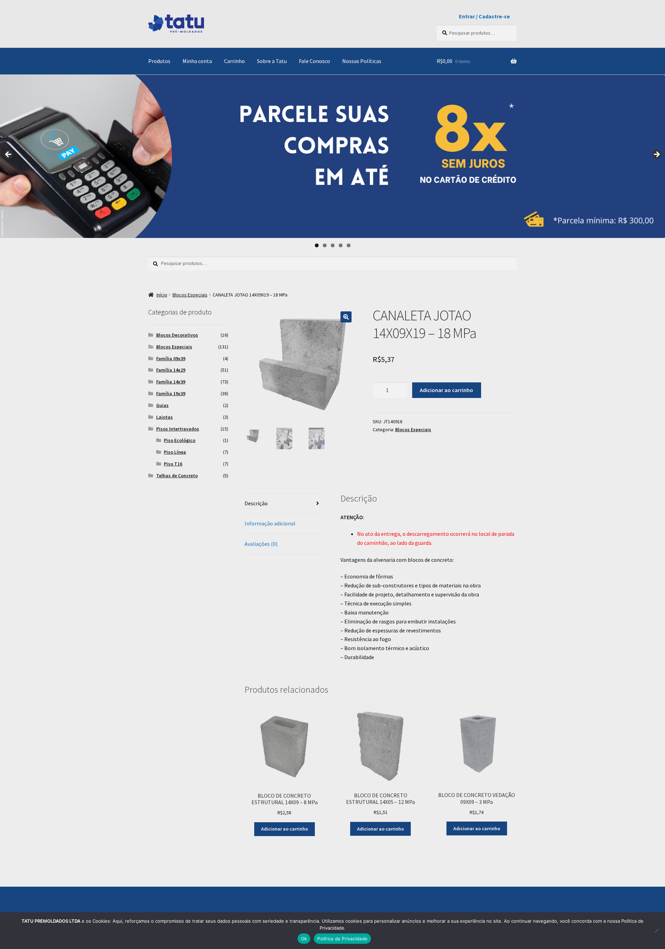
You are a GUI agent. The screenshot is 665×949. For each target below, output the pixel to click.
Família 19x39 (170, 393)
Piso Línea (175, 452)
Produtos (159, 60)
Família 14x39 (170, 382)
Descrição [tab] (256, 503)
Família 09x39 (170, 358)
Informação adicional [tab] (270, 523)
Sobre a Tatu (272, 60)
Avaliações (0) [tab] (261, 543)
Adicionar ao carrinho (446, 390)
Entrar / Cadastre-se (484, 16)
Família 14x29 (170, 370)
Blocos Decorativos (177, 335)
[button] (346, 316)
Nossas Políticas (361, 60)
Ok (304, 938)
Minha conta (197, 60)
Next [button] (656, 155)
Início (162, 295)
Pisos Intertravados (177, 429)
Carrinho (234, 60)
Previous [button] (8, 155)
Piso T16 (173, 464)
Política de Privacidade (342, 938)
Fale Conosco (314, 60)
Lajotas (164, 417)
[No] (656, 930)
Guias (162, 405)
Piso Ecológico (179, 440)
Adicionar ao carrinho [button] (284, 829)
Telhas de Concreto (177, 475)
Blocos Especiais (189, 295)
